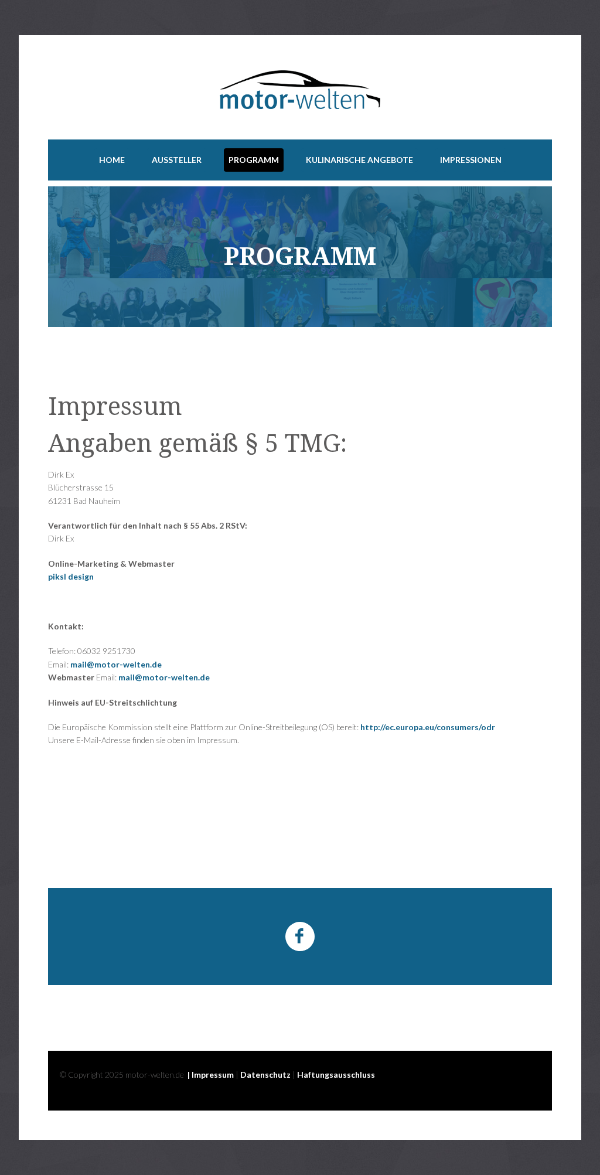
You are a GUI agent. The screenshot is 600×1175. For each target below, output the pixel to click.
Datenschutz (265, 1074)
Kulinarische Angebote (359, 160)
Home (112, 160)
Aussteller (177, 160)
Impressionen (471, 160)
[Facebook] (300, 936)
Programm (254, 160)
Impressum (213, 1074)
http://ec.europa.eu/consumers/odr (427, 727)
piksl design (71, 576)
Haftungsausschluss (336, 1074)
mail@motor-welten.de (116, 664)
